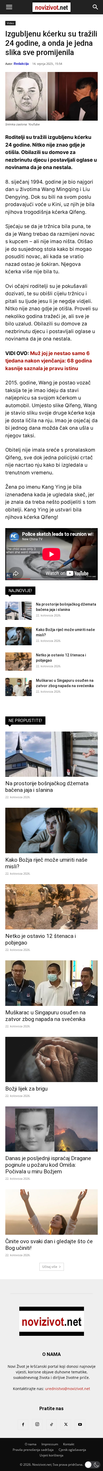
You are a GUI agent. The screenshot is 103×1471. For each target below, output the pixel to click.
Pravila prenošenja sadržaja (33, 1449)
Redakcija (21, 63)
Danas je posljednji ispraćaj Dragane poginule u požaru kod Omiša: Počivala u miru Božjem (48, 1165)
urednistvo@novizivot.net (67, 1388)
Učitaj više (49, 1266)
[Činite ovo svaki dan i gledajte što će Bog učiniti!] (51, 1211)
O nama (30, 1444)
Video (10, 23)
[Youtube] (80, 1424)
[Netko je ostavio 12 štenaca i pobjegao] (18, 661)
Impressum (49, 1444)
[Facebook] (23, 1424)
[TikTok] (51, 1424)
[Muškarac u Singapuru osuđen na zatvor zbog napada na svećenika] (18, 687)
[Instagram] (37, 1424)
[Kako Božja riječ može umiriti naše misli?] (18, 636)
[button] (9, 7)
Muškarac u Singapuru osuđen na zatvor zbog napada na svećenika (45, 1015)
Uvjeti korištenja (51, 1455)
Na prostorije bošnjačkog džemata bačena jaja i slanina (46, 786)
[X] (65, 1424)
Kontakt (68, 1444)
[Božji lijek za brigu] (51, 1059)
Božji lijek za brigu (26, 1089)
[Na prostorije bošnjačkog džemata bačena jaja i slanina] (18, 611)
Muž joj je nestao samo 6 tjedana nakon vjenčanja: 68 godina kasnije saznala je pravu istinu (48, 360)
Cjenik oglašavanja (72, 1449)
